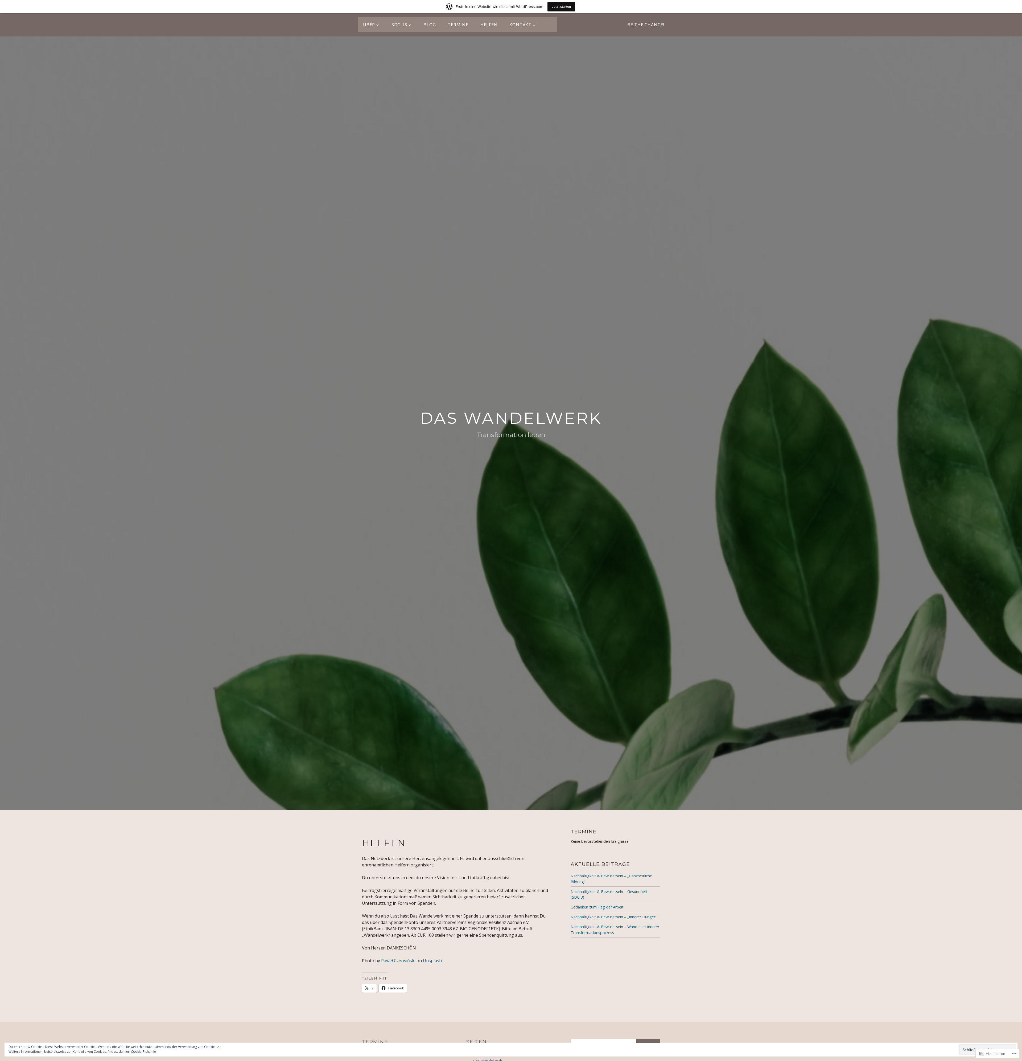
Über (369, 25)
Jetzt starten (561, 7)
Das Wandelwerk (511, 418)
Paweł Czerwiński (398, 961)
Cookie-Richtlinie (143, 1051)
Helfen (489, 25)
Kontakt (520, 25)
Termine (458, 25)
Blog (429, 25)
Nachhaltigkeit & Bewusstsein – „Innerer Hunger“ (614, 916)
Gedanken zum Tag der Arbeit (597, 907)
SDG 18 (399, 25)
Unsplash (432, 961)
